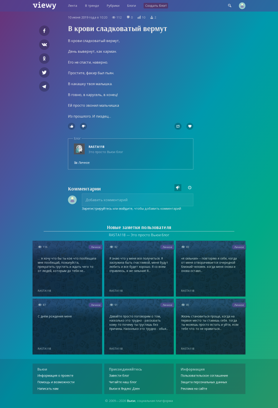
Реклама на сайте (194, 388)
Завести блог (119, 375)
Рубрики (113, 5)
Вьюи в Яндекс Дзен (124, 388)
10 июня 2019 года (82, 17)
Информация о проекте (55, 375)
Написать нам (47, 388)
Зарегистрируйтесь (97, 208)
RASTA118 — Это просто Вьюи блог (139, 235)
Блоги (131, 5)
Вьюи (131, 401)
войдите (125, 208)
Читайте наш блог (123, 382)
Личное (84, 162)
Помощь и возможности (55, 382)
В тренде (92, 5)
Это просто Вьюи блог (106, 149)
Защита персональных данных (204, 382)
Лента (72, 5)
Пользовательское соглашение (204, 375)
